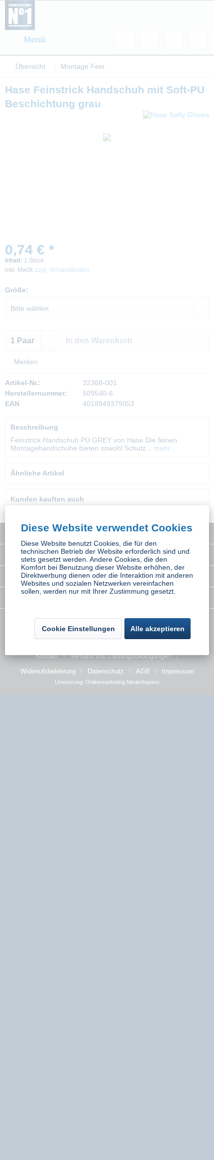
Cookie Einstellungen (78, 629)
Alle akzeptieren (157, 629)
